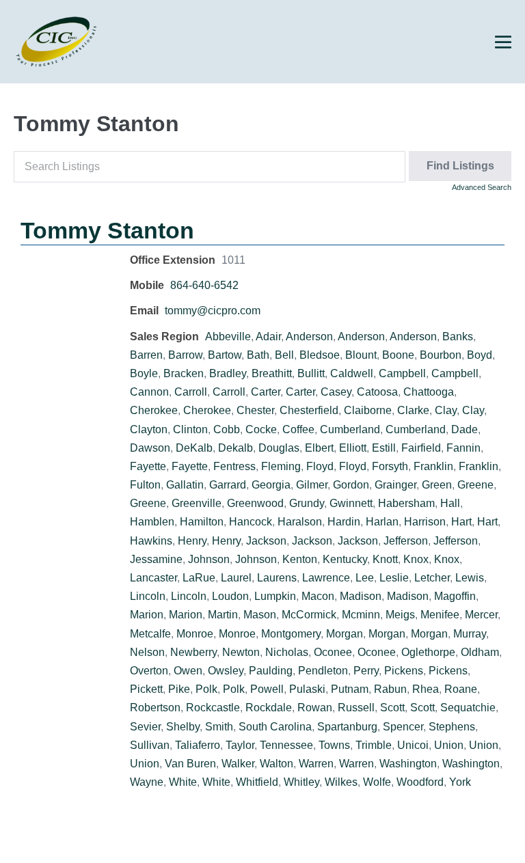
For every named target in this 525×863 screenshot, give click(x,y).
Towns (334, 745)
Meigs (400, 614)
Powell (267, 689)
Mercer (481, 614)
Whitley (301, 782)
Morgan (344, 634)
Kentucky (345, 559)
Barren (146, 355)
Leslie (394, 578)
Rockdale (268, 707)
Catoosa (377, 392)
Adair (268, 336)
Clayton (148, 429)
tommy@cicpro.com (212, 310)
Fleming (281, 466)
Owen (188, 670)
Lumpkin (275, 596)
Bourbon (440, 355)
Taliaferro (197, 745)
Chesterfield (309, 410)
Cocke (261, 429)
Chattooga (428, 392)
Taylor (240, 745)
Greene (475, 485)
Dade (464, 429)
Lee (364, 578)
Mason (259, 614)
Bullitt (311, 373)
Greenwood (255, 503)
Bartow (224, 355)
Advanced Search (481, 187)
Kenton (299, 559)
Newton (241, 652)
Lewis (469, 578)
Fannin (463, 448)
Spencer (403, 726)
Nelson (147, 652)
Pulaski (307, 689)
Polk (206, 689)
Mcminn (361, 614)
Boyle (144, 373)
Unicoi (413, 745)
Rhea (425, 689)
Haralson (300, 522)
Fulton (145, 485)
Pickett (146, 689)
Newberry (193, 652)
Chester (255, 410)
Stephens (452, 726)
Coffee (298, 429)
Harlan (382, 522)
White (183, 782)
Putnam (349, 689)
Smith (219, 726)
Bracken (183, 373)
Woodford (420, 782)
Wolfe (377, 782)
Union (448, 745)
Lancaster (153, 578)
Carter (265, 392)
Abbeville (228, 336)
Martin (223, 614)
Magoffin (455, 596)
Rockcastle (213, 707)
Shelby (183, 726)
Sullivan (150, 745)
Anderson (309, 336)
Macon (317, 596)
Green (437, 485)
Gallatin (185, 485)
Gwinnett (351, 503)
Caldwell (351, 373)
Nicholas (286, 652)
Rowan (314, 707)
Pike (179, 689)
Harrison (425, 522)
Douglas (278, 448)
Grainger (395, 485)
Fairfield (421, 448)
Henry (192, 541)
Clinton (190, 429)
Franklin (433, 466)
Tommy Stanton (107, 230)
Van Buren (190, 763)
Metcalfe (150, 634)
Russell (356, 707)
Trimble (373, 745)
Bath (258, 355)
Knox (416, 559)
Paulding (271, 670)
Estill (384, 448)
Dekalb (235, 448)
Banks (457, 336)
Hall (450, 503)
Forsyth (390, 466)
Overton (149, 670)
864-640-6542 (204, 285)
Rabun (390, 689)
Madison (360, 596)
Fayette (148, 466)
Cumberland (350, 429)
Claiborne (368, 410)
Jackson (266, 541)
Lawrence (326, 578)
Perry (366, 670)
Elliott (352, 448)
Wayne (146, 782)
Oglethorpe (428, 652)
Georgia (271, 485)
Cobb (226, 429)
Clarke (413, 410)
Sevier (145, 726)
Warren (316, 763)
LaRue (199, 578)
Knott (385, 559)
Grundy (306, 503)
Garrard (227, 485)
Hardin (343, 522)
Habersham (406, 503)
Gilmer (311, 485)
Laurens (277, 578)
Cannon (149, 392)
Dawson (150, 448)
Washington (408, 763)
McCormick (309, 614)
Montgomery (291, 634)
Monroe (194, 634)
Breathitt (272, 373)
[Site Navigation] (503, 42)
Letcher (432, 578)
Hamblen (152, 522)
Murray (469, 634)
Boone (398, 355)
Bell (284, 355)
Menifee (439, 614)
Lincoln (147, 596)
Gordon (351, 485)
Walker (237, 763)
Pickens (403, 670)
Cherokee (154, 410)
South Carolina (275, 726)
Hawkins (151, 541)
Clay (446, 410)
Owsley (225, 670)
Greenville (196, 503)
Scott (392, 707)
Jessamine (156, 559)
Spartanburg (347, 726)
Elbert (319, 448)
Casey (336, 392)
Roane (460, 689)
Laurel (236, 578)
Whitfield (257, 782)
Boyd (479, 355)
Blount (361, 355)
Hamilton (202, 522)
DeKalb (194, 448)
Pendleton (323, 670)
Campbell (402, 373)
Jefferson (405, 541)
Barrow (185, 355)
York (460, 782)
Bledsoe (319, 355)
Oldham (480, 652)
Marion (146, 614)
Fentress (234, 466)
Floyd (320, 466)
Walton (276, 763)
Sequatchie (468, 707)
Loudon (230, 596)
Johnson (209, 559)
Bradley (227, 373)
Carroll (190, 392)
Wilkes (341, 782)
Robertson (155, 707)
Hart (461, 522)
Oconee (333, 652)
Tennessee (286, 745)
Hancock (250, 522)
